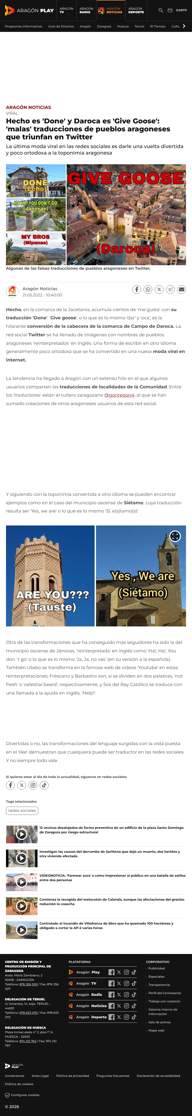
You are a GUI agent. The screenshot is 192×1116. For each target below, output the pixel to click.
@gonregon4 (119, 395)
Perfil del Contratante (164, 993)
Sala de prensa (159, 1022)
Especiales (156, 977)
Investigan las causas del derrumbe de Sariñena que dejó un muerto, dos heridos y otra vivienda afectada (110, 854)
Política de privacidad (72, 1076)
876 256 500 (29, 984)
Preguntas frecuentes (112, 1076)
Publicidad (156, 968)
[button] (183, 26)
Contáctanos (14, 1076)
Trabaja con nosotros (164, 1001)
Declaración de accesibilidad (159, 1076)
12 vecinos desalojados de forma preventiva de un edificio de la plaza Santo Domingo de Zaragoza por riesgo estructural (112, 830)
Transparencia (159, 985)
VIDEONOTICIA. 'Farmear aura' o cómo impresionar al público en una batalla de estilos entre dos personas (113, 878)
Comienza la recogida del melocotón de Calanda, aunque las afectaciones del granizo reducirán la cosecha (112, 902)
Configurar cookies (25, 1095)
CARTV (181, 10)
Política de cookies (19, 1084)
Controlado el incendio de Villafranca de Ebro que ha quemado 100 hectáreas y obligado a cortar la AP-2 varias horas (107, 926)
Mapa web (156, 1030)
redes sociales (22, 810)
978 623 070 (29, 1013)
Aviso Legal (40, 1076)
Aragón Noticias (28, 107)
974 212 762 (28, 1041)
